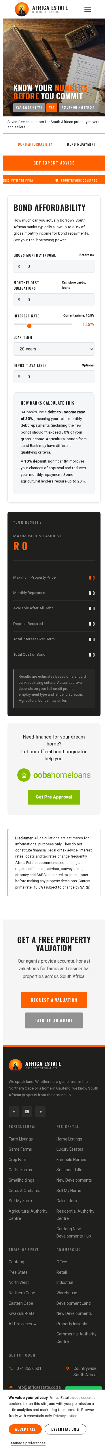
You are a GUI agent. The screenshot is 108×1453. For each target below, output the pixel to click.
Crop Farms (19, 1159)
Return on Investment (78, 107)
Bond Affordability (35, 144)
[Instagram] (27, 1111)
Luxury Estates (69, 1149)
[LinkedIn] (40, 1111)
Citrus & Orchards (24, 1190)
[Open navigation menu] (88, 9)
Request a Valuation (54, 1000)
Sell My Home (68, 1190)
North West (19, 1282)
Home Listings (69, 1139)
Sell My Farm (20, 1200)
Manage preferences (28, 1443)
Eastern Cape (21, 1303)
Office (61, 1262)
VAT (51, 107)
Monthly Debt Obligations (50, 285)
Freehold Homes (71, 1159)
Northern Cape (22, 1293)
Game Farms (20, 1149)
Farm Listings (21, 1139)
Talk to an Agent (54, 1020)
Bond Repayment (81, 144)
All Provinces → (23, 1324)
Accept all (25, 1429)
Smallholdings (21, 1180)
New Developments (74, 1180)
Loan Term (23, 337)
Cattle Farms (20, 1169)
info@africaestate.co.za (39, 1387)
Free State (18, 1272)
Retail (61, 1272)
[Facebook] (14, 1111)
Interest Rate (54, 315)
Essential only (65, 1429)
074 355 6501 (29, 1368)
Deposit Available (54, 365)
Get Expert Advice (54, 163)
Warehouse (66, 1293)
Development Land (73, 1303)
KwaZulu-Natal (22, 1313)
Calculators (66, 1200)
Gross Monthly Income (54, 255)
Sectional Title (69, 1169)
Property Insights (71, 1324)
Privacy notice (65, 1415)
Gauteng (16, 1262)
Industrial (64, 1282)
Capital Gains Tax (29, 107)
